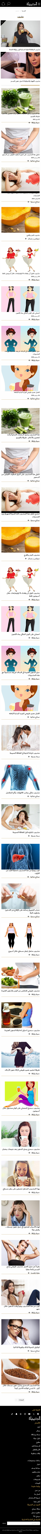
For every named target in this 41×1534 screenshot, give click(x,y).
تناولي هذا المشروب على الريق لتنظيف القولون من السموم (21, 154)
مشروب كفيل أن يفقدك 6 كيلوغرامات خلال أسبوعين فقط (21, 273)
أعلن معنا (37, 1501)
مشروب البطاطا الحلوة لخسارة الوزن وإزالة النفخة (24, 49)
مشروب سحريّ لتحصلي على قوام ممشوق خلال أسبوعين (21, 1109)
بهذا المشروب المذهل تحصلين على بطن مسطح (21, 1189)
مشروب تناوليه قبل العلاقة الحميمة (26, 832)
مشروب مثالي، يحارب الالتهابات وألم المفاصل (23, 792)
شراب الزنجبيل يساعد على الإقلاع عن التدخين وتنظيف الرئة (22, 911)
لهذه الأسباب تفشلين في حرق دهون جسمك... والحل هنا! (22, 1228)
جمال (38, 1430)
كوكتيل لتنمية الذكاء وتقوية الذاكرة (26, 1347)
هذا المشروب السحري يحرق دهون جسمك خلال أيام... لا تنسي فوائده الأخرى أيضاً (21, 1387)
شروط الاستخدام (34, 1497)
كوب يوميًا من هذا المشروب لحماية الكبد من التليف (23, 872)
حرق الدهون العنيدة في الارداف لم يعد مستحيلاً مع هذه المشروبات (21, 674)
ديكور (38, 1475)
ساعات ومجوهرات (33, 1460)
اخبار (38, 1464)
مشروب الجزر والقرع (33, 235)
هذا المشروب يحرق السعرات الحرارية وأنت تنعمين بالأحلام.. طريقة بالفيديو (23, 436)
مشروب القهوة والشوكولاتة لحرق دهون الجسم (25, 81)
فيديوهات (36, 1479)
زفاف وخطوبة (35, 1453)
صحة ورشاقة (35, 1434)
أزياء (38, 1426)
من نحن (37, 1490)
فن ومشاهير (36, 1445)
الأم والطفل (36, 1449)
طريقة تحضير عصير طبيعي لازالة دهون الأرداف (22, 1070)
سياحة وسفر (35, 1468)
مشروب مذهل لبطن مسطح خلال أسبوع (24, 951)
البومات (37, 1483)
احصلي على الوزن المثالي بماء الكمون (28, 313)
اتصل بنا (37, 1494)
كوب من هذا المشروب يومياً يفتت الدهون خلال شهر (22, 1307)
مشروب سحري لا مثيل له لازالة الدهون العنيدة (22, 1030)
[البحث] (8, 4)
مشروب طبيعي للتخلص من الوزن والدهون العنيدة (20, 991)
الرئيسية (24, 11)
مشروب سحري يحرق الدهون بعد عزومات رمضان (21, 1149)
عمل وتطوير (36, 1471)
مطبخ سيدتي (35, 1512)
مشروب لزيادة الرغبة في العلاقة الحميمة (25, 753)
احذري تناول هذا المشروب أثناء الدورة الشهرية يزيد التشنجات (20, 515)
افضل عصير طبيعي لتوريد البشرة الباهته (27, 392)
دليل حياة (36, 1438)
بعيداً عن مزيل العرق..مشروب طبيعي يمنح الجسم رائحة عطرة (23, 1268)
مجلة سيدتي (36, 1508)
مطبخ (38, 1442)
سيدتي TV (36, 1516)
